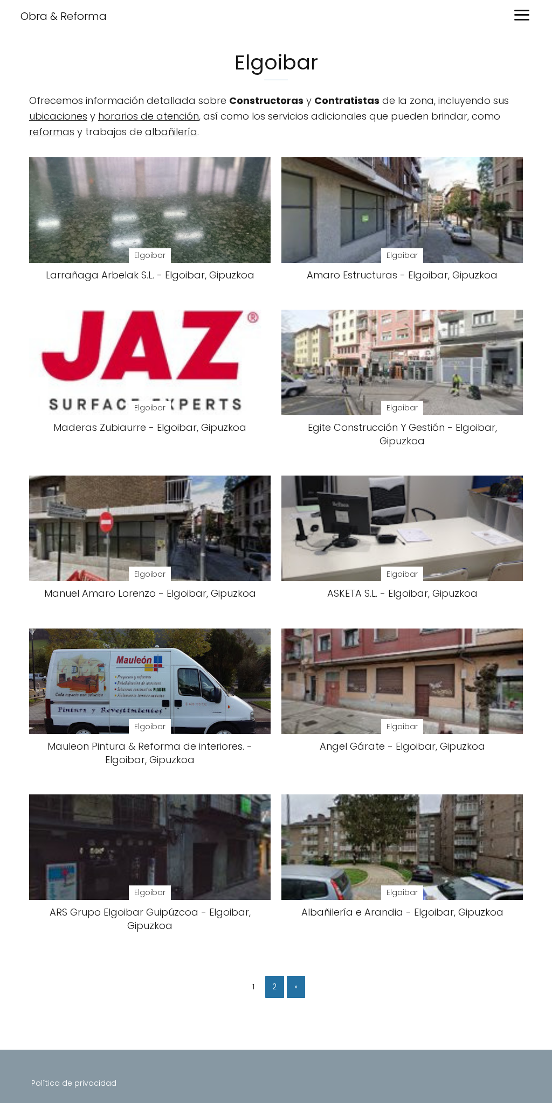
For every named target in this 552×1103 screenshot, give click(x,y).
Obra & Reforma (63, 16)
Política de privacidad (73, 1083)
